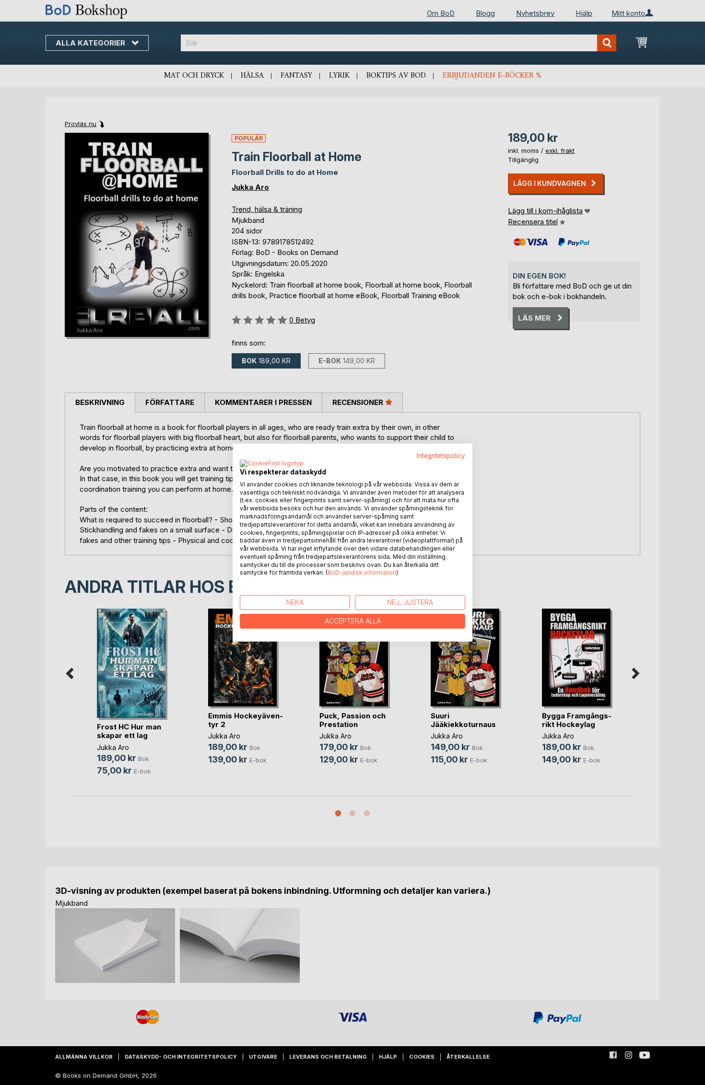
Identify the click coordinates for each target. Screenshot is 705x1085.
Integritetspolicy (441, 456)
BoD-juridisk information (362, 572)
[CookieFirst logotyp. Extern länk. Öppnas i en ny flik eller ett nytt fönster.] (272, 463)
